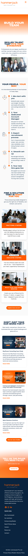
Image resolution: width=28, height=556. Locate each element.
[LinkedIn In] (11, 507)
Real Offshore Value (10, 524)
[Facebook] (6, 507)
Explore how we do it (14, 308)
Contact (6, 533)
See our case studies (14, 439)
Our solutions (8, 518)
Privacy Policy (7, 553)
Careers (6, 527)
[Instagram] (8, 507)
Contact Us (14, 468)
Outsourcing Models (10, 521)
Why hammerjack (9, 515)
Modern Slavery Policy (18, 553)
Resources (7, 530)
